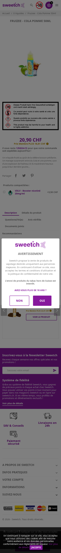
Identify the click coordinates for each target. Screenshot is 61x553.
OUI (42, 301)
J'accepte (36, 547)
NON (19, 301)
